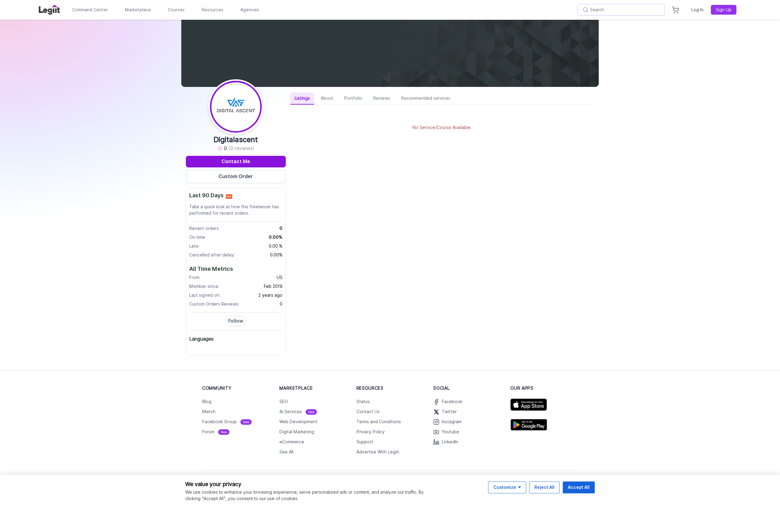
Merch (208, 411)
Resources (212, 9)
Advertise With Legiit (377, 451)
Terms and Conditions (378, 421)
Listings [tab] (302, 98)
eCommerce (291, 441)
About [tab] (327, 98)
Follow (235, 321)
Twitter (449, 411)
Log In (697, 9)
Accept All (579, 487)
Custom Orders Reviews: (214, 304)
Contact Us (368, 411)
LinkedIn (450, 441)
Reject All (544, 487)
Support (364, 441)
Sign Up (724, 9)
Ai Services (296, 411)
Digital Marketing (296, 431)
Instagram (452, 421)
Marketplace (138, 9)
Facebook (452, 401)
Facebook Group (225, 421)
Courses (176, 9)
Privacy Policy (370, 431)
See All (286, 451)
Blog (206, 401)
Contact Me (236, 161)
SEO (283, 401)
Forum (214, 431)
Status (363, 401)
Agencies (249, 9)
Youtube (450, 431)
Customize (504, 487)
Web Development (298, 421)
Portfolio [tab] (353, 98)
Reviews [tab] (381, 98)
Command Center (90, 9)
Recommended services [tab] (425, 98)
